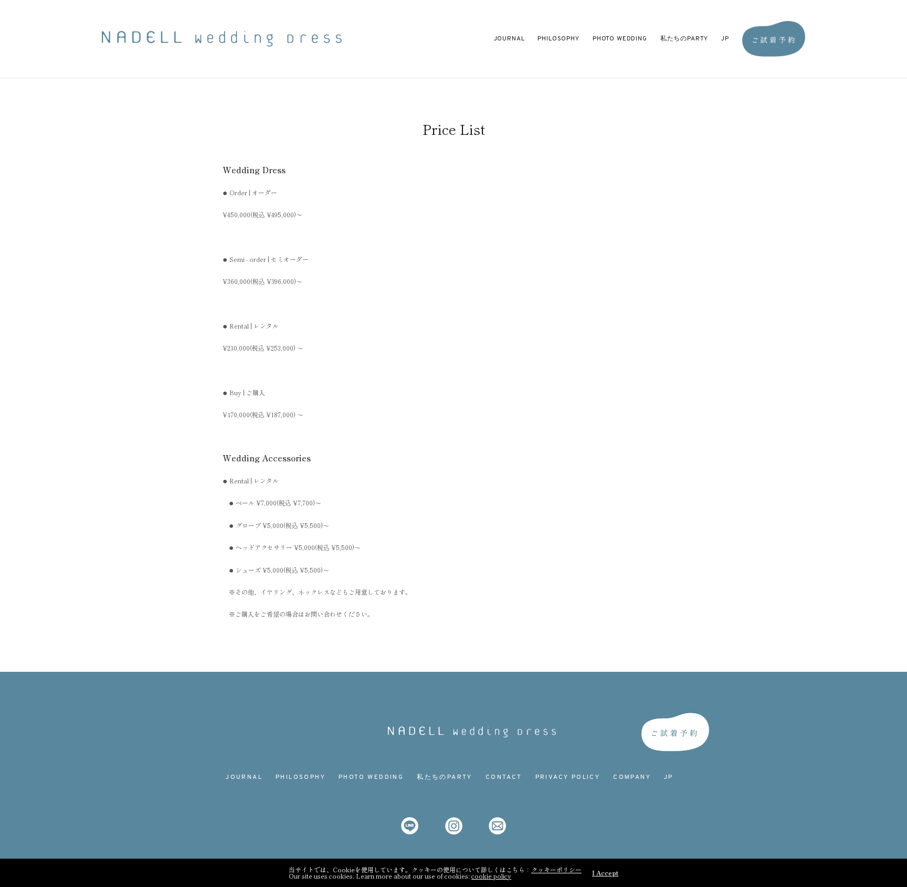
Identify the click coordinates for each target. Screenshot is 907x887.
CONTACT (504, 777)
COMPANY (632, 777)
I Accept (605, 873)
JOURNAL (509, 39)
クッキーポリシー (556, 869)
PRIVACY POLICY (567, 777)
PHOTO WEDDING (620, 39)
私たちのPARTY (684, 39)
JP (725, 39)
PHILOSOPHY (558, 39)
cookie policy (491, 875)
